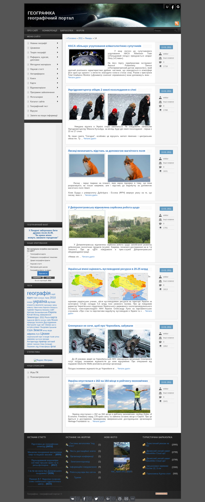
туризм (30, 310)
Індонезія (30, 320)
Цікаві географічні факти (40, 261)
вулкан (51, 302)
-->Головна (71, 38)
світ (43, 325)
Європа (52, 312)
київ (49, 320)
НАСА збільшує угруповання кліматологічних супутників (104, 46)
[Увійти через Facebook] (172, 6)
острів (30, 327)
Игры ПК (34, 372)
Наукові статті (36, 264)
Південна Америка (41, 310)
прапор (43, 341)
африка (31, 334)
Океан (48, 325)
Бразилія (52, 327)
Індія (39, 325)
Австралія (31, 325)
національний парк (34, 337)
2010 (53, 297)
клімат (36, 327)
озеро (30, 302)
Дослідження (50, 322)
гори (35, 298)
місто (54, 325)
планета (31, 305)
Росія (47, 317)
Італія (52, 337)
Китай (30, 315)
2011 (42, 317)
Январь (88, 38)
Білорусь (53, 307)
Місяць (36, 315)
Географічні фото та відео (40, 270)
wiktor (165, 54)
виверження (45, 315)
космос (44, 320)
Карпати (46, 307)
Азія (38, 334)
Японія (54, 320)
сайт (52, 310)
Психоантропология (39, 377)
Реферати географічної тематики (43, 257)
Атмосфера (44, 346)
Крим (47, 298)
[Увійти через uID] (167, 6)
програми (48, 305)
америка (31, 339)
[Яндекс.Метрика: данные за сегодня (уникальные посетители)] (43, 360)
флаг (53, 346)
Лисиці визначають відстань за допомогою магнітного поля (106, 150)
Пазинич (31, 346)
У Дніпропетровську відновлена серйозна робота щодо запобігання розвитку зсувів (103, 209)
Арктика (30, 312)
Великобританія (41, 312)
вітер (45, 330)
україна (40, 301)
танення (36, 344)
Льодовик (44, 327)
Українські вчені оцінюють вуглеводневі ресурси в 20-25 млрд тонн (108, 270)
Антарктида (32, 341)
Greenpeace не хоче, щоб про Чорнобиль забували (100, 325)
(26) (118, 456)
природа (31, 322)
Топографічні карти (38, 254)
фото (37, 320)
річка (57, 337)
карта (53, 317)
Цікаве (45, 333)
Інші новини (168, 58)
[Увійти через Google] (178, 6)
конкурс (41, 298)
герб (53, 294)
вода (50, 330)
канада (46, 339)
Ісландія (46, 337)
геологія (39, 322)
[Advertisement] (43, 172)
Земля (37, 330)
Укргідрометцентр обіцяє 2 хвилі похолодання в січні (102, 89)
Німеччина (38, 307)
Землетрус (33, 317)
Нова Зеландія (46, 344)
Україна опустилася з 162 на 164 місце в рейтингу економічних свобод (108, 382)
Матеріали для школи (39, 267)
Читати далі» (74, 77)
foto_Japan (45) (118, 472)
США (30, 330)
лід (37, 346)
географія (39, 293)
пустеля (38, 339)
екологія (39, 305)
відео (30, 297)
